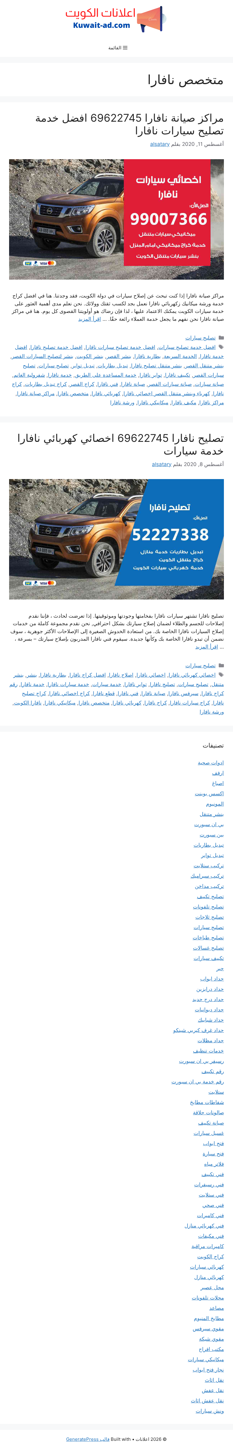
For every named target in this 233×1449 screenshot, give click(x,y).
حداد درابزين (210, 989)
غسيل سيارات (209, 1133)
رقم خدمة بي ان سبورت (197, 1082)
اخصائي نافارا (151, 675)
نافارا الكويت (28, 703)
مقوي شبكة (211, 1339)
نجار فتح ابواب (208, 1370)
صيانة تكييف (211, 1123)
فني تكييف (212, 1174)
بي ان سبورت (209, 824)
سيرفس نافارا (183, 693)
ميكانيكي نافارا (152, 402)
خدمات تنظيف (208, 1051)
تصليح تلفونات (208, 907)
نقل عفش (213, 1390)
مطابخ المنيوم (209, 1318)
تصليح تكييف (210, 896)
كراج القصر (82, 384)
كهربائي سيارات (207, 1267)
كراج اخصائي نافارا (69, 693)
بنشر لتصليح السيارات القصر (42, 356)
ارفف (218, 773)
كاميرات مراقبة (207, 1246)
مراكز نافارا (211, 402)
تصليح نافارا (162, 684)
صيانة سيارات (209, 384)
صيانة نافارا (133, 384)
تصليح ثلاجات (209, 917)
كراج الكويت (210, 1257)
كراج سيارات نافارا (190, 703)
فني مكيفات (211, 1236)
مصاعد (216, 1308)
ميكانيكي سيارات (206, 1359)
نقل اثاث (214, 1380)
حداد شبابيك (211, 1020)
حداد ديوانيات (209, 1010)
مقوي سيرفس (208, 1329)
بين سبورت (212, 835)
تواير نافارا (151, 375)
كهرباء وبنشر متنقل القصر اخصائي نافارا (166, 393)
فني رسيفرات (209, 1184)
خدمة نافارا (60, 375)
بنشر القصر (118, 356)
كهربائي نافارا (106, 393)
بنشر (32, 675)
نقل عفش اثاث (207, 1401)
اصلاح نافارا (121, 675)
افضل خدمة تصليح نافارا (56, 347)
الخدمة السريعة (180, 356)
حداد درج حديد (208, 999)
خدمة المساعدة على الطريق (106, 375)
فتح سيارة (213, 1154)
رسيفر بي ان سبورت (201, 1061)
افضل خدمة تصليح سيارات (187, 347)
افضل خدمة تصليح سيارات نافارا (120, 347)
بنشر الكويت (89, 356)
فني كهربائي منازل (204, 1226)
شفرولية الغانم (29, 375)
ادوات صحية (211, 763)
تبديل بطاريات (113, 366)
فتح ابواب (213, 1143)
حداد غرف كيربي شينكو (198, 1030)
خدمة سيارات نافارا (68, 684)
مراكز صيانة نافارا (36, 393)
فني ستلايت (211, 1195)
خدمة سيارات (106, 684)
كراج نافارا (155, 703)
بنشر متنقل (212, 814)
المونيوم (215, 804)
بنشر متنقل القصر (204, 366)
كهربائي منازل (209, 1277)
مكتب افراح (211, 1349)
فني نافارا (107, 384)
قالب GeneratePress (88, 1439)
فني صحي (213, 1205)
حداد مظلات (211, 1040)
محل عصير (212, 1287)
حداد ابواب (212, 979)
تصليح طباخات (208, 938)
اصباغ (218, 783)
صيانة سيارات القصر (170, 384)
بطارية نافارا (147, 356)
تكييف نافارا (177, 375)
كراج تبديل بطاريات (46, 384)
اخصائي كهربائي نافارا (192, 675)
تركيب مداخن (209, 886)
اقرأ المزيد (89, 319)
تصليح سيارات (200, 338)
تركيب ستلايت (209, 865)
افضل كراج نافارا (87, 675)
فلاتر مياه (214, 1164)
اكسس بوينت (209, 793)
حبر (220, 968)
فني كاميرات (210, 1215)
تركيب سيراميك (207, 876)
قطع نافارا (104, 693)
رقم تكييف (212, 1071)
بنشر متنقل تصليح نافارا (156, 366)
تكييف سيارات (209, 958)
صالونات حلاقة (208, 1112)
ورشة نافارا (122, 402)
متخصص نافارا (73, 393)
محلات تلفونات (208, 1298)
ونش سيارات (210, 1411)
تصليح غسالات (208, 948)
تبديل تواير (83, 366)
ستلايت (216, 1092)
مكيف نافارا (183, 402)
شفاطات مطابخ (207, 1102)
